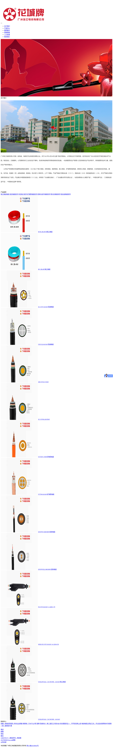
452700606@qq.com (8, 740)
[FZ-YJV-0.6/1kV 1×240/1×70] (19, 607)
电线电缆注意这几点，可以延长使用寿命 (94, 723)
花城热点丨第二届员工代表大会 (50, 723)
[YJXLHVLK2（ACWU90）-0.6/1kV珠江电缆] (19, 682)
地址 (2, 733)
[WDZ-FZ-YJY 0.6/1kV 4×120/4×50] (19, 644)
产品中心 (7, 28)
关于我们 (7, 26)
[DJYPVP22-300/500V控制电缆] (19, 569)
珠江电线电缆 (5, 194)
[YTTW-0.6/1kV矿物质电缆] (19, 494)
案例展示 (7, 30)
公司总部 (3, 742)
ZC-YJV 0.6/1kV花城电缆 (46, 307)
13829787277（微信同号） (11, 738)
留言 (2, 736)
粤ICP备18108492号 (32, 745)
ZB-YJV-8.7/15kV (43, 382)
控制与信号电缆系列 (43, 194)
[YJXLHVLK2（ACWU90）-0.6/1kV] (19, 719)
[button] (56, 732)
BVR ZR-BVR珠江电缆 (45, 232)
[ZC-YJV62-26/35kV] (19, 419)
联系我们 (7, 36)
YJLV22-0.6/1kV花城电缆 (46, 344)
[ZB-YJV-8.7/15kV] (19, 382)
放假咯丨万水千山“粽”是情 (31, 723)
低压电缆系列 (14, 194)
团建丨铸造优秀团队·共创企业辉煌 (11, 723)
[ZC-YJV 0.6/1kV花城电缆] (19, 307)
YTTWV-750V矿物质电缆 (46, 457)
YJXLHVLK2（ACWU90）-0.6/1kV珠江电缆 (52, 682)
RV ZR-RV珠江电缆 (44, 269)
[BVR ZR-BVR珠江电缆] (19, 232)
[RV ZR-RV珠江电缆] (19, 269)
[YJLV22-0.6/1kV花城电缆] (19, 344)
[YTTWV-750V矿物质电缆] (19, 457)
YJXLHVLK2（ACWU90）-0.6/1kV (49, 719)
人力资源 (7, 34)
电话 (2, 729)
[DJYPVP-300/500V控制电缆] (19, 532)
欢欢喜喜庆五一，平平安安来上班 (70, 723)
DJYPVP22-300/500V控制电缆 (47, 569)
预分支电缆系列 (55, 194)
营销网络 (7, 32)
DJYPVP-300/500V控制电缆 (46, 532)
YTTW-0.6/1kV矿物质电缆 (46, 494)
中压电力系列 (22, 194)
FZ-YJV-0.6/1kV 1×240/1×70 (46, 607)
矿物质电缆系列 (32, 194)
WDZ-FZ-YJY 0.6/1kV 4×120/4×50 (48, 644)
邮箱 (2, 731)
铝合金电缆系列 (66, 194)
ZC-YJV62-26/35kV (44, 419)
